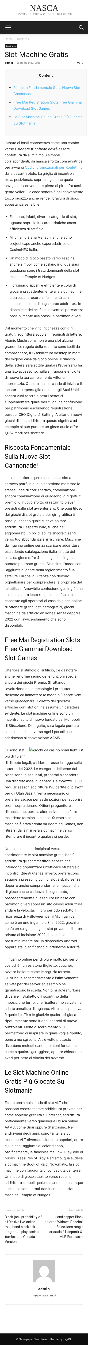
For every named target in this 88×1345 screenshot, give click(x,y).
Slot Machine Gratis (36, 54)
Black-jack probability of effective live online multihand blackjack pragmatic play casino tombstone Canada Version (23, 1229)
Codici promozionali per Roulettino (54, 167)
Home (9, 39)
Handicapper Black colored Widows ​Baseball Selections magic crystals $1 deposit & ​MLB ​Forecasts (64, 1227)
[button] (81, 27)
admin (9, 62)
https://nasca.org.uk (44, 1295)
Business (23, 39)
